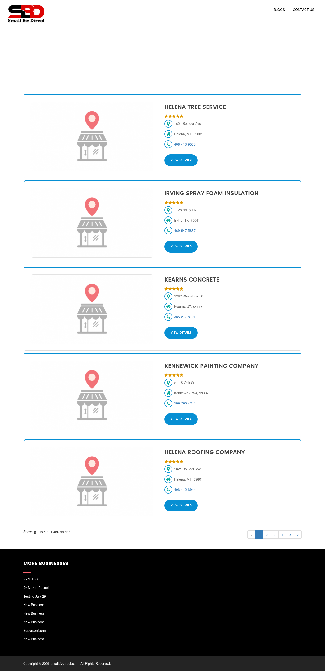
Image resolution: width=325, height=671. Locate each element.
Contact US (303, 9)
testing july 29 (34, 596)
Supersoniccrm (34, 630)
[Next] (298, 534)
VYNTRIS (30, 579)
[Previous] (251, 534)
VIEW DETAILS (181, 160)
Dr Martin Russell (36, 587)
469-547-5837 (185, 230)
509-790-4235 (185, 403)
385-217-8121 (185, 316)
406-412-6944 (185, 489)
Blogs (279, 9)
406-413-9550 (185, 144)
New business (33, 604)
